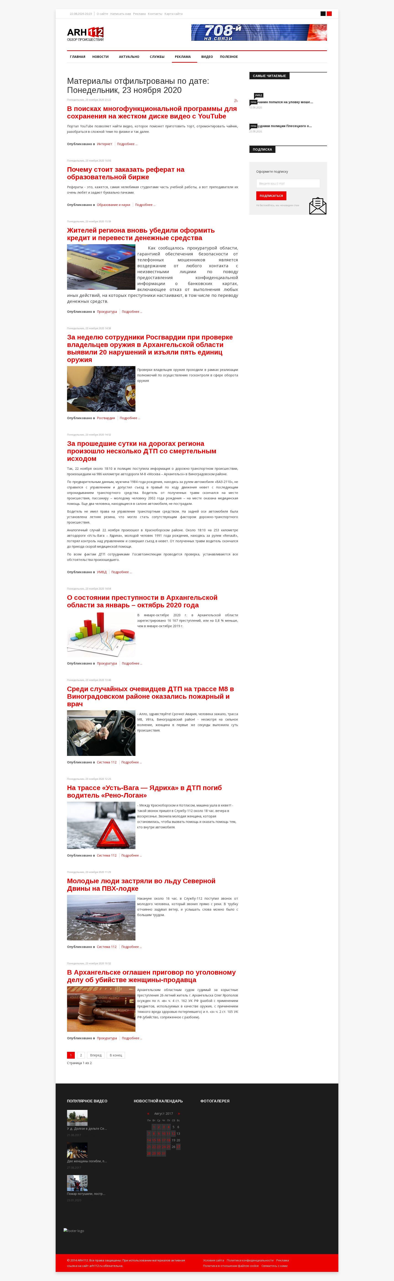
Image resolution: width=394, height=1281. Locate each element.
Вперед (95, 1055)
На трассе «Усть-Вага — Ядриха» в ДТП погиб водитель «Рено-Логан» (144, 791)
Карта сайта (174, 13)
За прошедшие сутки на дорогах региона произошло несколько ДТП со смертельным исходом (141, 451)
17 (164, 1140)
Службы (157, 56)
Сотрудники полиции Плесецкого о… (280, 126)
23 (159, 1147)
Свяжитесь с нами (275, 1266)
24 (164, 1147)
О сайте (102, 13)
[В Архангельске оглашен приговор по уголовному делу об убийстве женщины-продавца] (101, 1009)
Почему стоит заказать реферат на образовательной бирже (125, 173)
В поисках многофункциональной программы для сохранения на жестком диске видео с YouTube (152, 112)
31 (164, 1153)
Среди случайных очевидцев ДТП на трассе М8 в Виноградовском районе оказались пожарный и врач (150, 696)
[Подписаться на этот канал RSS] (236, 101)
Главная (77, 56)
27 (178, 1147)
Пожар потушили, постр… (86, 1194)
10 (164, 1133)
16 (159, 1140)
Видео (207, 56)
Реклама (139, 13)
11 (168, 1133)
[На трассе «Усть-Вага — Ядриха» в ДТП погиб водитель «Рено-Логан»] (101, 825)
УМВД (101, 572)
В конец (116, 1055)
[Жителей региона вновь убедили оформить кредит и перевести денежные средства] (101, 267)
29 (154, 1153)
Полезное (229, 56)
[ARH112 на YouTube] (259, 32)
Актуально (129, 56)
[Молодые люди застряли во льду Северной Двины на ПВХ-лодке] (101, 917)
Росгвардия (106, 418)
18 (168, 1140)
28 (149, 1153)
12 (173, 1133)
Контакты (155, 13)
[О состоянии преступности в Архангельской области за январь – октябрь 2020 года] (101, 634)
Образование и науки (113, 205)
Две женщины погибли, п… (87, 1161)
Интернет (104, 144)
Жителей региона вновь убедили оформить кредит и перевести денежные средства (141, 233)
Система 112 (107, 762)
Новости (100, 56)
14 (149, 1140)
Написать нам (120, 13)
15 (154, 1140)
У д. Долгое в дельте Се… (87, 1128)
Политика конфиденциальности (250, 1260)
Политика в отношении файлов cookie (231, 1266)
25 (168, 1147)
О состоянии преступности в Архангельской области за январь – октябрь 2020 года (142, 601)
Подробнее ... (127, 144)
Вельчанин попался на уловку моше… (281, 102)
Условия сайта (213, 1260)
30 (159, 1153)
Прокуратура (107, 311)
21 (149, 1147)
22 (154, 1147)
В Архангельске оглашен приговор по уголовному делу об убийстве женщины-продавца (151, 975)
